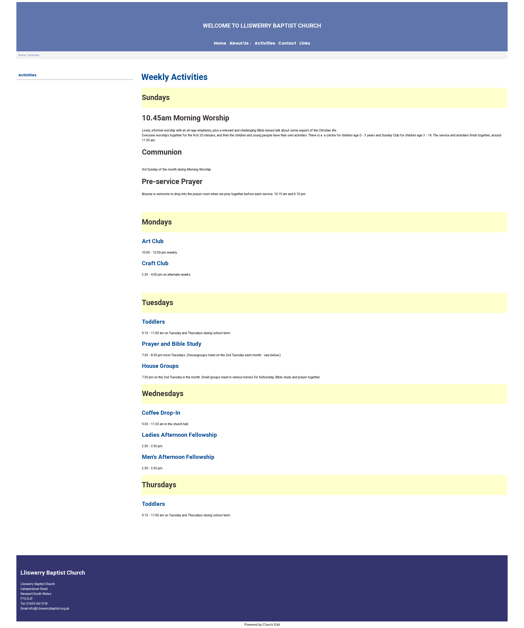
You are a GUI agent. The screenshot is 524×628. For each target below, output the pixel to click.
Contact (287, 43)
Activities (265, 43)
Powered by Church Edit (262, 624)
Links (304, 43)
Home (220, 43)
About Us (238, 43)
